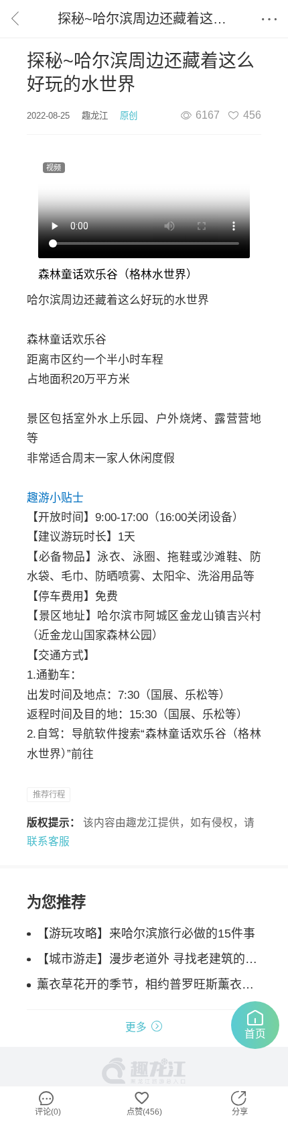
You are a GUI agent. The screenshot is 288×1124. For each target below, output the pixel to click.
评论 (48, 1110)
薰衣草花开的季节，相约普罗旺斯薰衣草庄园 (149, 984)
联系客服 (48, 841)
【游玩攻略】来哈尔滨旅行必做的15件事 (146, 933)
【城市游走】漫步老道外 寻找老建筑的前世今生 (149, 959)
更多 (136, 1027)
